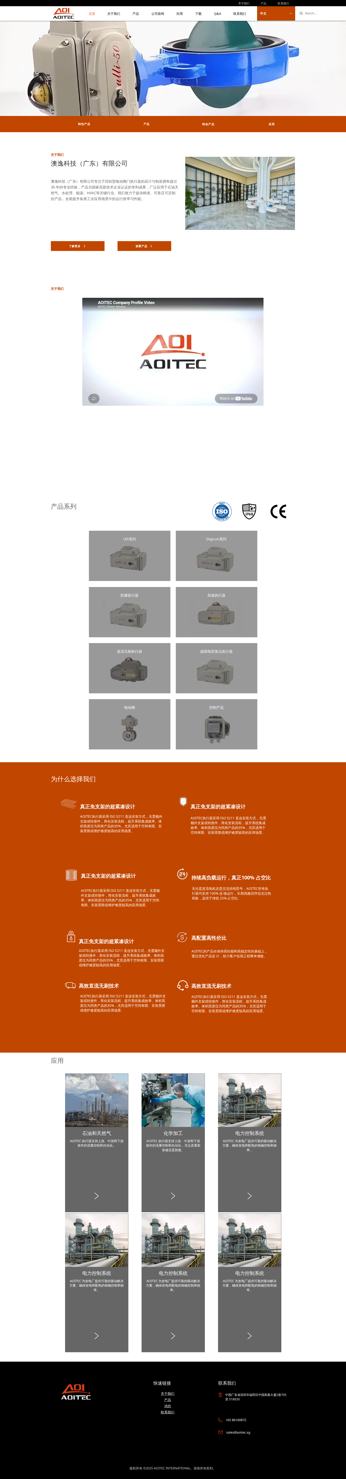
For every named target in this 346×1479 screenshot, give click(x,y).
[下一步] (323, 68)
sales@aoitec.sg (238, 1432)
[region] (129, 555)
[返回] (22, 68)
